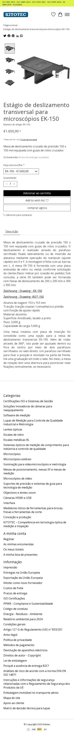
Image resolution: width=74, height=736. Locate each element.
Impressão (10, 567)
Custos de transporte (29, 139)
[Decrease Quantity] (6, 184)
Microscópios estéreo (17, 459)
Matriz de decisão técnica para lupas (26, 708)
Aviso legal (10, 635)
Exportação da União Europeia (23, 578)
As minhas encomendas (18, 544)
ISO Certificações (14, 598)
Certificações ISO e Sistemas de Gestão (28, 401)
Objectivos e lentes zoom (19, 493)
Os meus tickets (13, 549)
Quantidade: (10, 177)
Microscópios (12, 454)
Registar (8, 539)
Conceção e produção (17, 517)
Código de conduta (15, 609)
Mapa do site (11, 698)
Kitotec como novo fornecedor (23, 583)
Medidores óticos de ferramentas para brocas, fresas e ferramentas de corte (33, 510)
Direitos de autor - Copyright (22, 655)
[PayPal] (39, 729)
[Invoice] (28, 729)
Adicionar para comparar (19, 214)
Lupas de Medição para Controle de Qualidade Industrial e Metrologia (33, 422)
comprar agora (37, 208)
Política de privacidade (17, 640)
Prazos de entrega (15, 593)
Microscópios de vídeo (17, 478)
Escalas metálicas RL (16, 440)
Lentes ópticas (12, 429)
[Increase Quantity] (14, 184)
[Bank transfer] (34, 729)
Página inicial (10, 25)
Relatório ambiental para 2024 (23, 619)
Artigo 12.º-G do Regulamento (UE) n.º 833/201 (32, 629)
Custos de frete (13, 588)
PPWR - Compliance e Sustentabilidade (28, 604)
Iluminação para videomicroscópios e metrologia (34, 464)
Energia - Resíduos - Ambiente (22, 614)
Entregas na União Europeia (21, 572)
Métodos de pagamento (18, 645)
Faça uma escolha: (13, 165)
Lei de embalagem (15, 660)
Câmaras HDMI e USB (17, 498)
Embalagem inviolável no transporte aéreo (31, 693)
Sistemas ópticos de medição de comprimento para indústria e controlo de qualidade (36, 447)
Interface (9, 503)
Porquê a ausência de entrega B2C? (26, 666)
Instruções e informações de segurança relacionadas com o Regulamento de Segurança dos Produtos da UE (36, 683)
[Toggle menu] (67, 14)
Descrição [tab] (12, 231)
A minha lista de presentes (20, 554)
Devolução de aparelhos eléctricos (25, 650)
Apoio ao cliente (13, 703)
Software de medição (16, 415)
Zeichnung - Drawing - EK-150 (22, 291)
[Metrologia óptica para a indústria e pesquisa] (15, 14)
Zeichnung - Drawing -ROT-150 (23, 297)
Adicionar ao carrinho (37, 193)
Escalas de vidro (13, 435)
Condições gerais (14, 624)
